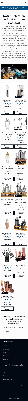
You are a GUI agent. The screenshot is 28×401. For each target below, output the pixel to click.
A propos (5, 359)
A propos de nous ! (8, 379)
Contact (5, 372)
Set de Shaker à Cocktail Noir (20, 235)
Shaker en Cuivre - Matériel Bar (7, 235)
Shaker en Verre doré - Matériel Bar (7, 169)
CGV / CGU (6, 369)
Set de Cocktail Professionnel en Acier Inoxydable (20, 202)
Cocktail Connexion (10, 397)
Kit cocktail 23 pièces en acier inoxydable (20, 267)
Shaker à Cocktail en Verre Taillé (7, 135)
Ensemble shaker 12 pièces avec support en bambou (7, 201)
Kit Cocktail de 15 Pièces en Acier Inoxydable (20, 135)
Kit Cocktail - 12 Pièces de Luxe (7, 266)
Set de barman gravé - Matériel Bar (7, 298)
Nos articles (6, 355)
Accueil (5, 345)
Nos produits (6, 352)
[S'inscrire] (23, 331)
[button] (2, 2)
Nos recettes (6, 349)
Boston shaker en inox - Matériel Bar (20, 102)
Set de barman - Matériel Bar (20, 169)
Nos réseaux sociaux (8, 375)
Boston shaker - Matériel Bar (7, 102)
